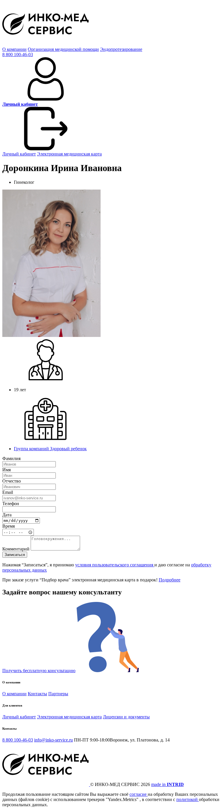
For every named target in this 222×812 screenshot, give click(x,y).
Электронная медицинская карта (69, 153)
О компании (14, 49)
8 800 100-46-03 (17, 54)
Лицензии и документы (126, 716)
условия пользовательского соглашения (114, 564)
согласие (139, 794)
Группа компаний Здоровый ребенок (50, 448)
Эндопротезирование (121, 49)
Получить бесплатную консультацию (38, 670)
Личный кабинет (19, 153)
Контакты (37, 693)
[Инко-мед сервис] (45, 44)
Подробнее (169, 579)
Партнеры (58, 693)
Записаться (15, 555)
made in (167, 784)
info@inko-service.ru (53, 739)
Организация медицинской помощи (63, 49)
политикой (187, 799)
